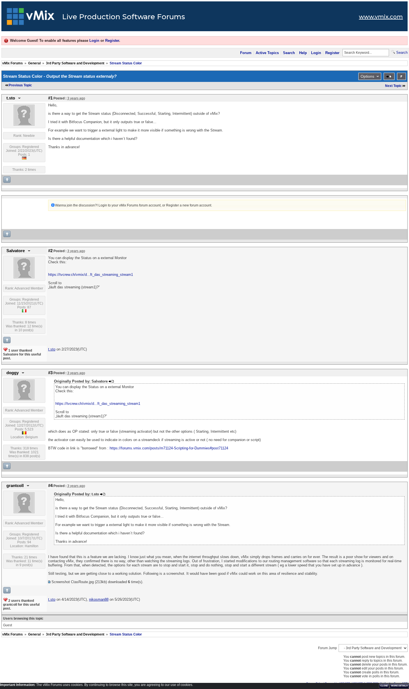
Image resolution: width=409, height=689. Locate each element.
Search (289, 53)
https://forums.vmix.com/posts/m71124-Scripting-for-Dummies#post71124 (169, 448)
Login (94, 40)
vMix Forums (12, 63)
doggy (12, 373)
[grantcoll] (24, 512)
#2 (50, 251)
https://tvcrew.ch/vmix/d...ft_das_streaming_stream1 (90, 274)
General (34, 63)
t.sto (10, 98)
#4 (50, 485)
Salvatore (15, 251)
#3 (50, 373)
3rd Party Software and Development (75, 63)
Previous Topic (20, 85)
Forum (246, 53)
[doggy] (24, 399)
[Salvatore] (24, 277)
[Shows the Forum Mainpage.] (31, 18)
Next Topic (393, 86)
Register (112, 40)
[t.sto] (24, 124)
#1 (50, 98)
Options (367, 76)
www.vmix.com (381, 16)
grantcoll (15, 485)
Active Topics (267, 53)
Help (303, 53)
